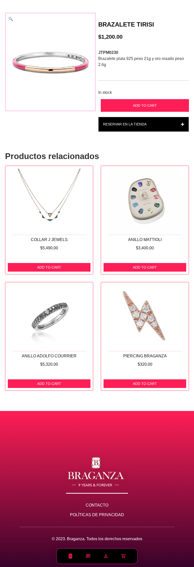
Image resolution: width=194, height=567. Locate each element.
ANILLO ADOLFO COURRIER (49, 356)
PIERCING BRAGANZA (145, 356)
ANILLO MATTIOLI (145, 239)
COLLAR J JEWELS (49, 239)
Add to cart (145, 105)
